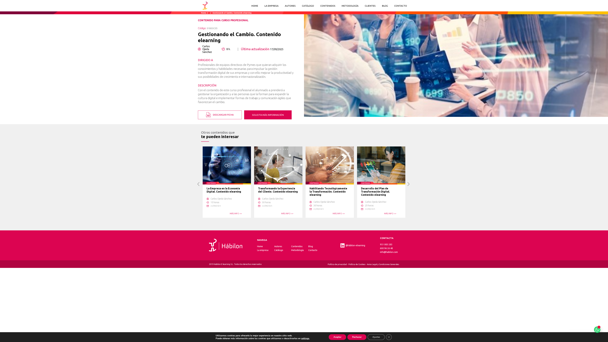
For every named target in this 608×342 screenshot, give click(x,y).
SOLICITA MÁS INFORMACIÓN (268, 115)
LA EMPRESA (271, 5)
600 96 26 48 (386, 248)
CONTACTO (400, 5)
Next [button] (408, 184)
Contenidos (297, 246)
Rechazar (357, 337)
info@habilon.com (389, 252)
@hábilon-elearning (355, 245)
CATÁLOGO (308, 5)
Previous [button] (198, 184)
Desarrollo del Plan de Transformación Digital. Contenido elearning (375, 191)
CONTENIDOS (327, 5)
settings (305, 338)
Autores (278, 246)
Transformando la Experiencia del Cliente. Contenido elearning (278, 190)
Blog (310, 246)
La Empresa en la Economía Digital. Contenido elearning (224, 190)
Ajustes (376, 337)
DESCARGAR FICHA (223, 114)
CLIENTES (370, 5)
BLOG (385, 5)
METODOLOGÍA (350, 5)
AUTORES (290, 5)
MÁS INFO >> (236, 213)
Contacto (312, 250)
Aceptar (337, 337)
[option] (227, 182)
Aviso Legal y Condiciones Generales (383, 264)
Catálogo (278, 250)
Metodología (297, 250)
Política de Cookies (356, 264)
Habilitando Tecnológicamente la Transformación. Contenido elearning (328, 191)
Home (254, 5)
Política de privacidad (337, 264)
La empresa (262, 250)
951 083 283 (386, 244)
